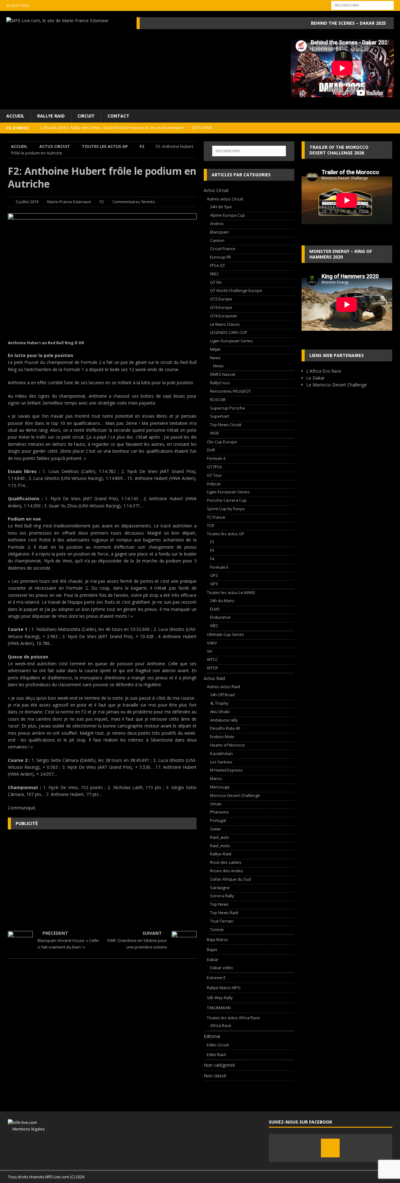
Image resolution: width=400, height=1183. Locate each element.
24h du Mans (222, 600)
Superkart (219, 416)
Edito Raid (216, 1054)
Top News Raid (224, 912)
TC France (216, 517)
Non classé (215, 1076)
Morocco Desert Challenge (235, 795)
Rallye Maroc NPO (224, 987)
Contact (118, 116)
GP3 (214, 583)
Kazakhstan (221, 753)
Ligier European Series (231, 341)
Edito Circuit (218, 1045)
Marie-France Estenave (69, 201)
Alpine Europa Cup (227, 215)
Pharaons (219, 812)
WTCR (212, 668)
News (215, 357)
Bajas (212, 949)
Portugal (218, 820)
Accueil (15, 116)
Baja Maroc (217, 939)
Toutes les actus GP (105, 146)
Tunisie (217, 929)
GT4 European (223, 316)
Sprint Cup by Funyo (226, 508)
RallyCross (220, 382)
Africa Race (220, 1025)
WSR (214, 433)
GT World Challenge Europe (236, 290)
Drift (211, 450)
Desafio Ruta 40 (225, 728)
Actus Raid (214, 678)
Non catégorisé (219, 1065)
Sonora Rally (222, 896)
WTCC (212, 659)
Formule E (219, 567)
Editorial (212, 1036)
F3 (212, 550)
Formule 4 (216, 458)
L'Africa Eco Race (323, 371)
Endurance (220, 617)
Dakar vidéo (221, 967)
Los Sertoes (221, 762)
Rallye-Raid (220, 854)
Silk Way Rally (220, 997)
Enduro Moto (222, 736)
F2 (102, 201)
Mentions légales (26, 1129)
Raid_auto (219, 837)
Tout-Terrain (221, 921)
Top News (219, 904)
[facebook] (330, 1148)
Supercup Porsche (227, 408)
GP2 (214, 575)
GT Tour (214, 475)
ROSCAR (218, 399)
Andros (217, 223)
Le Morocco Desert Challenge (336, 385)
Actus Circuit (54, 146)
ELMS (215, 609)
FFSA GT (217, 265)
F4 (212, 558)
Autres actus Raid (223, 686)
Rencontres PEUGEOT (230, 391)
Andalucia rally (224, 720)
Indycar (214, 483)
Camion (217, 240)
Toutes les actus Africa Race (233, 1017)
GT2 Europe (221, 299)
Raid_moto (220, 845)
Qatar (215, 829)
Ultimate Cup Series (225, 634)
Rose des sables (226, 862)
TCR (210, 525)
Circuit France (222, 248)
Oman (216, 804)
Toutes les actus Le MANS (231, 592)
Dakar (212, 959)
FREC (214, 274)
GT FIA (216, 282)
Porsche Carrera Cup (227, 500)
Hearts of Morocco (227, 745)
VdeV (212, 643)
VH (209, 651)
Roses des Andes (226, 870)
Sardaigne (220, 887)
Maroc (216, 778)
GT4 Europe (221, 307)
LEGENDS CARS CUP (228, 332)
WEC (214, 625)
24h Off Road (222, 694)
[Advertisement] (102, 879)
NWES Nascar (223, 374)
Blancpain (219, 232)
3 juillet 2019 (27, 201)
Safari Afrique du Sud (230, 879)
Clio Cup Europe (222, 442)
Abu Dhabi (220, 711)
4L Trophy (219, 703)
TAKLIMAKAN (219, 1007)
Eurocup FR (220, 257)
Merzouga (219, 787)
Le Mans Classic (225, 324)
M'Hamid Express (226, 770)
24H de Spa (221, 206)
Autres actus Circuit (225, 199)
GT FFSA (214, 467)
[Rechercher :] (362, 5)
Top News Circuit (225, 424)
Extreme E (216, 977)
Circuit (86, 116)
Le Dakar (315, 378)
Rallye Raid (51, 116)
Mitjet (215, 349)
